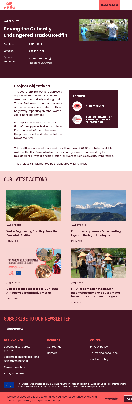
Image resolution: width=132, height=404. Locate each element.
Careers (52, 353)
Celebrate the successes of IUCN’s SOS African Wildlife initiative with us (32, 291)
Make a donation (14, 367)
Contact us (54, 346)
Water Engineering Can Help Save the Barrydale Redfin (31, 233)
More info (111, 398)
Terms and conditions (104, 353)
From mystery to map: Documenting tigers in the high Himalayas (96, 233)
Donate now (109, 5)
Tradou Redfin (38, 58)
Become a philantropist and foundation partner (21, 359)
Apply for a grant (15, 373)
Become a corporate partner (17, 348)
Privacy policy (99, 346)
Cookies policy (99, 359)
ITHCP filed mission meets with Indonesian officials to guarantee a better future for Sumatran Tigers (95, 292)
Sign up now (15, 328)
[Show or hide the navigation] (126, 5)
